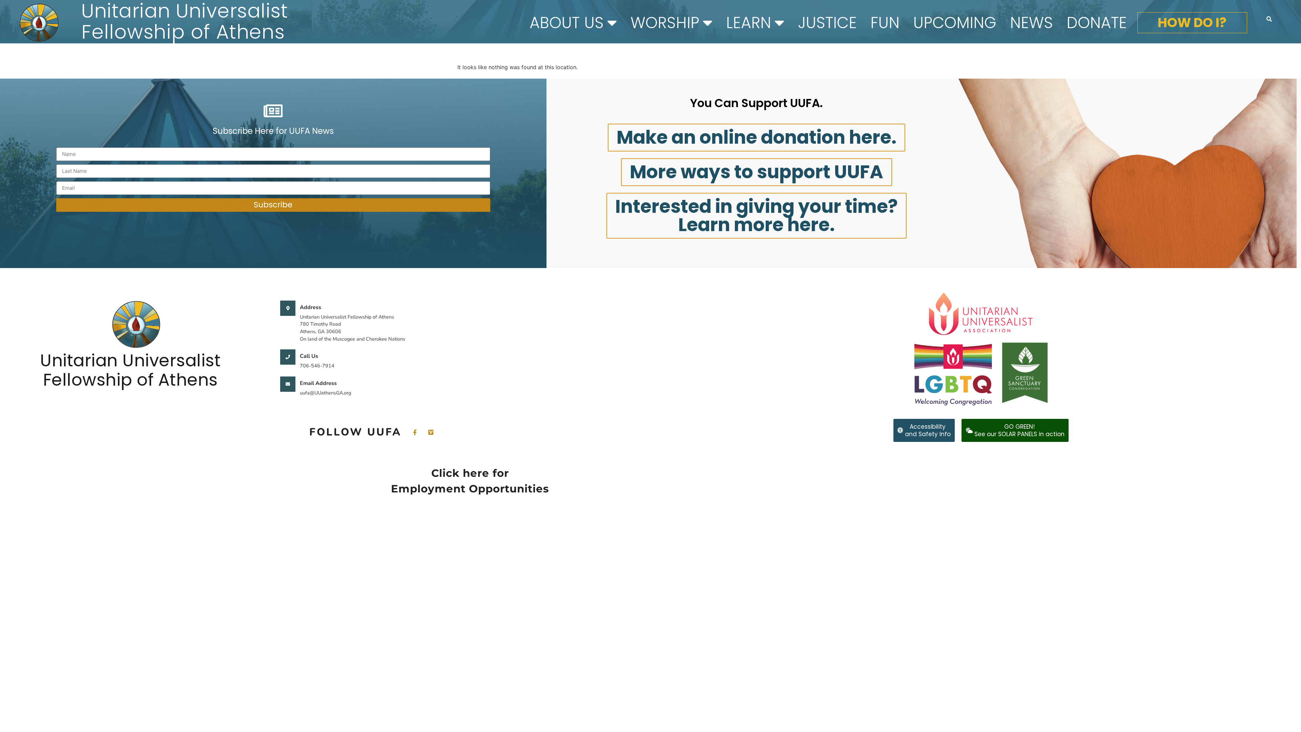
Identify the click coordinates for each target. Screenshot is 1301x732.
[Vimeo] (431, 432)
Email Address (318, 383)
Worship (665, 23)
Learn (748, 23)
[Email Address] (287, 384)
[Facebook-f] (414, 432)
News (1031, 23)
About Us (567, 23)
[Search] (1269, 19)
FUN (885, 23)
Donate (1097, 23)
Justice (827, 23)
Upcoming (954, 23)
